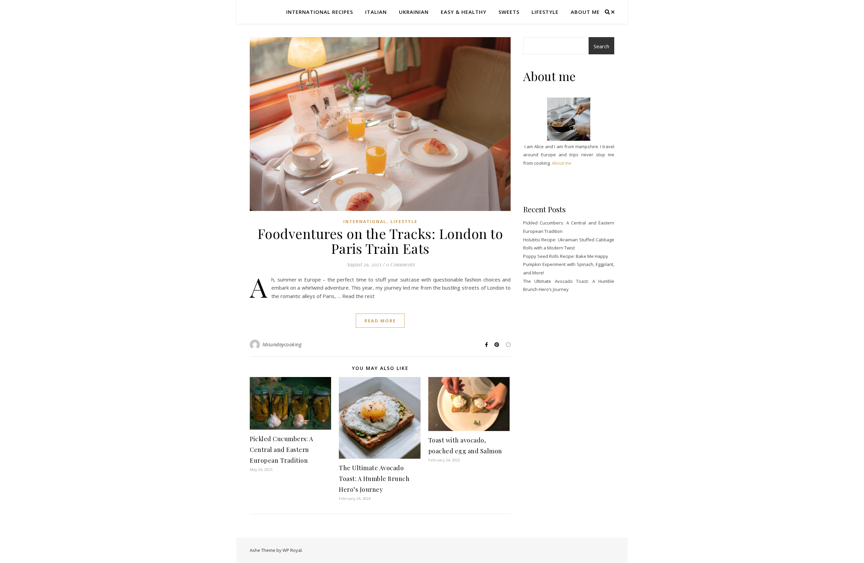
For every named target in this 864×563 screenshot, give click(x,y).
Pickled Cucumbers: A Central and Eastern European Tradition (281, 449)
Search (601, 46)
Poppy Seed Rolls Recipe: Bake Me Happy (565, 256)
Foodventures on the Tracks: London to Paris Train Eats (380, 240)
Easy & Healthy (463, 11)
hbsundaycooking (282, 344)
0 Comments (400, 264)
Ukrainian (414, 11)
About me (585, 11)
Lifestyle (545, 11)
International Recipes (319, 11)
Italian (376, 11)
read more (380, 321)
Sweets (508, 11)
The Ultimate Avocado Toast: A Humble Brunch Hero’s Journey (374, 478)
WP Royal (292, 550)
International (364, 221)
